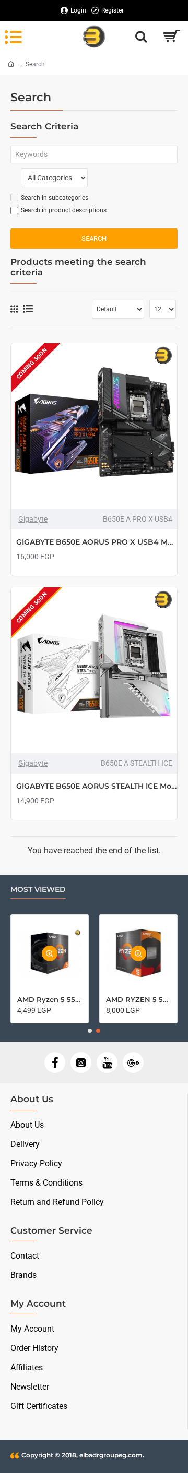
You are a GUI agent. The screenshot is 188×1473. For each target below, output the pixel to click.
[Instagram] (80, 1062)
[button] (90, 1031)
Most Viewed (38, 889)
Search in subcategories (54, 197)
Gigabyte (33, 519)
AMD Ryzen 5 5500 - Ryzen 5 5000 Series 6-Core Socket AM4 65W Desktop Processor (49, 999)
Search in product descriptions (64, 210)
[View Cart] (171, 36)
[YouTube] (107, 1062)
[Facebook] (54, 1062)
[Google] (133, 1062)
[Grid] (14, 309)
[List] (28, 309)
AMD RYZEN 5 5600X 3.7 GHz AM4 (138, 999)
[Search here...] (141, 36)
